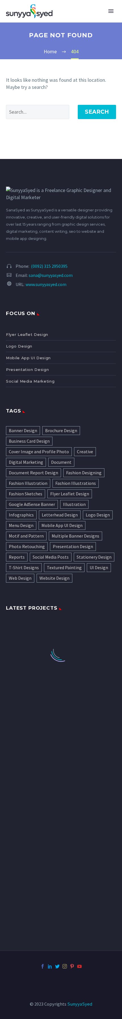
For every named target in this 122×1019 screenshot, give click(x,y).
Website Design (54, 578)
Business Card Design (29, 441)
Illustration (74, 504)
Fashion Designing (84, 472)
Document (61, 462)
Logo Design (19, 346)
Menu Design (21, 525)
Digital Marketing (26, 462)
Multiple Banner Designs (75, 536)
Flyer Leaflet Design (27, 334)
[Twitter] (57, 966)
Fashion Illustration (28, 483)
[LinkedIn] (50, 966)
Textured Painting (64, 567)
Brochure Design (61, 430)
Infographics (21, 515)
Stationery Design (94, 557)
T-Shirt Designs (24, 567)
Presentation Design (27, 369)
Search (97, 112)
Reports (17, 557)
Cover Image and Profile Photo (39, 451)
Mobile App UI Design (28, 358)
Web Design (20, 578)
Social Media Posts (51, 557)
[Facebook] (42, 966)
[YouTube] (79, 966)
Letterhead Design (60, 515)
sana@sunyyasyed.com (51, 275)
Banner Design (23, 430)
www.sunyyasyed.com (46, 284)
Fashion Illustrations (75, 483)
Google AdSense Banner (32, 504)
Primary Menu (111, 11)
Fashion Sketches (25, 494)
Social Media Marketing (30, 381)
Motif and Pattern (26, 536)
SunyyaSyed (79, 1004)
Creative (85, 451)
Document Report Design (33, 472)
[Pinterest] (72, 966)
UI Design (99, 567)
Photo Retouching (27, 546)
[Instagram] (64, 966)
